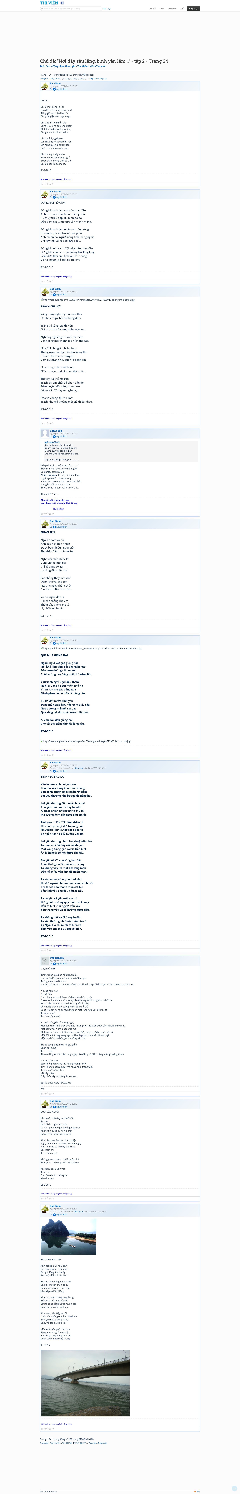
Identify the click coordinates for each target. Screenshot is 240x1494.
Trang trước (54, 78)
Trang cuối (102, 78)
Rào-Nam (55, 83)
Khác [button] (182, 8)
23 (71, 78)
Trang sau (93, 78)
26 (81, 78)
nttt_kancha (57, 957)
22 (67, 78)
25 (77, 78)
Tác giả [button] (152, 8)
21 (64, 78)
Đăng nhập (193, 8)
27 (84, 78)
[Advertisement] (120, 32)
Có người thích (58, 89)
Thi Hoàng (56, 430)
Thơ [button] (162, 8)
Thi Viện (49, 2)
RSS (198, 1491)
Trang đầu (44, 78)
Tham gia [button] (172, 8)
